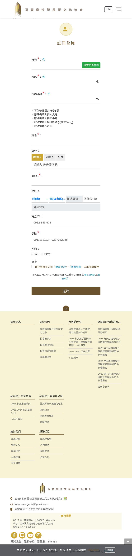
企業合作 (44, 457)
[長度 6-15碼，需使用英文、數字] (43, 59)
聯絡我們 (15, 451)
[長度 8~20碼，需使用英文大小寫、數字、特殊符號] (43, 77)
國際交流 (44, 451)
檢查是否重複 (91, 65)
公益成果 (73, 357)
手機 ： (37, 232)
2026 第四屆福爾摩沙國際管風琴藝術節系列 (109, 340)
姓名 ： (37, 134)
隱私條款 (29, 541)
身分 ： (36, 150)
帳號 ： (37, 59)
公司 (61, 157)
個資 (34, 262)
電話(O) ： (37, 216)
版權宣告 (16, 541)
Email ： (37, 175)
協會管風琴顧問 (48, 351)
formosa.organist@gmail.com (31, 504)
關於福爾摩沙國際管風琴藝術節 (109, 331)
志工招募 (15, 463)
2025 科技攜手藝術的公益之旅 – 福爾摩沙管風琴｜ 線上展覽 (80, 342)
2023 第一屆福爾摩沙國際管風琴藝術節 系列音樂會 (109, 377)
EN (108, 9)
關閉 (110, 550)
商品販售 (15, 439)
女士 (48, 254)
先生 (37, 254)
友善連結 (15, 457)
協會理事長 (45, 338)
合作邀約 (44, 445)
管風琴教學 (45, 439)
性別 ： (36, 249)
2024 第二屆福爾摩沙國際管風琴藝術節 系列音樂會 (109, 364)
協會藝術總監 (47, 344)
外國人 (49, 157)
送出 (66, 291)
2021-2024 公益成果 (79, 351)
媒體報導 (44, 422)
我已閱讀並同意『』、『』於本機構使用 (67, 267)
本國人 (37, 157)
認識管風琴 (45, 357)
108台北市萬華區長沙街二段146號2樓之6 (39, 498)
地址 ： (36, 191)
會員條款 (60, 267)
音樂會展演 (103, 386)
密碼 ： (37, 76)
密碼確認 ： (40, 93)
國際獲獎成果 (47, 416)
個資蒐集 (76, 267)
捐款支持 (15, 445)
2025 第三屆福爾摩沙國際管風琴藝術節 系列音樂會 (109, 351)
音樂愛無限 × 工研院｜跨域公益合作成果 (80, 331)
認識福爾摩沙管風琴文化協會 (51, 331)
